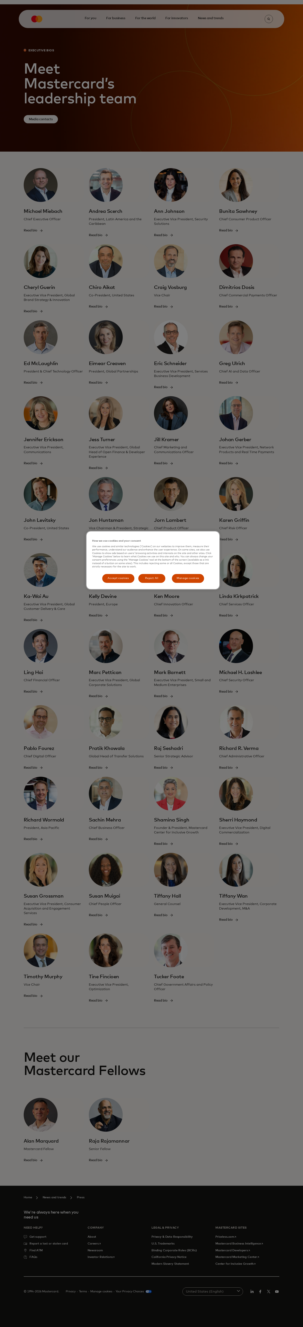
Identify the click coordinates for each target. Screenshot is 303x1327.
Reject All (151, 578)
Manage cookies (188, 578)
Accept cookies (118, 578)
